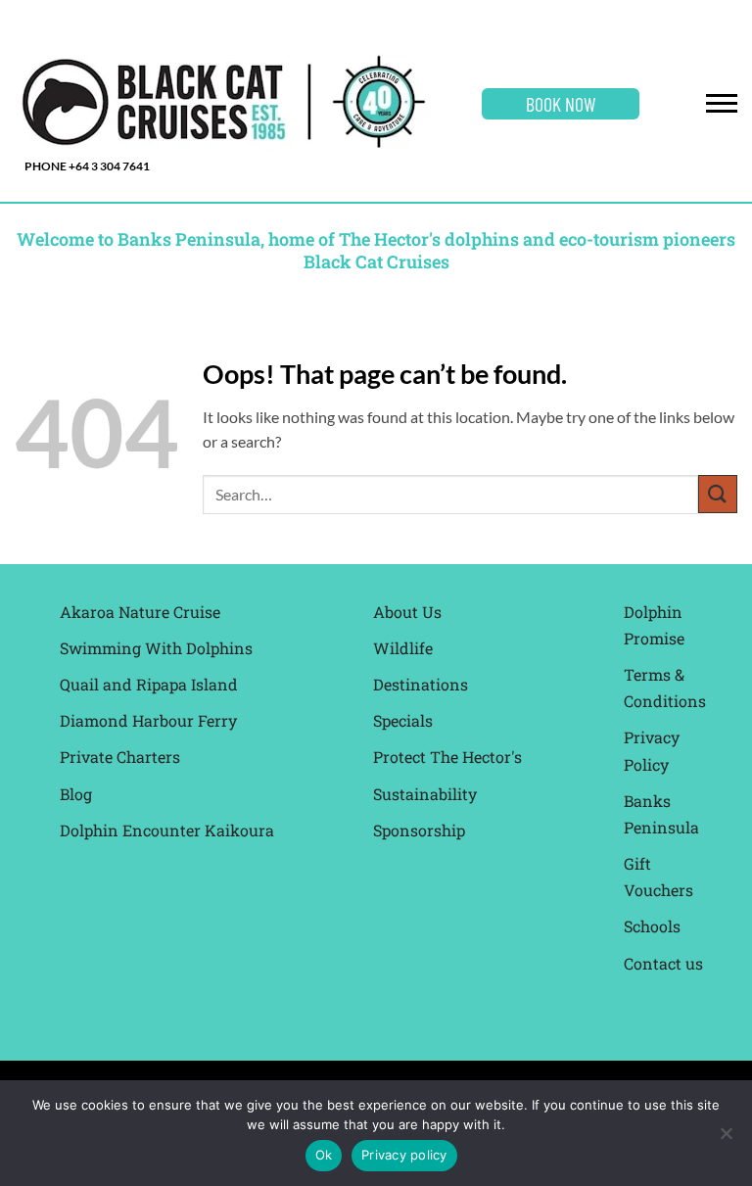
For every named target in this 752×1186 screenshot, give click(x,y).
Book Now (560, 104)
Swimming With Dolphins (156, 648)
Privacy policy (404, 1154)
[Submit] (717, 494)
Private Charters (120, 756)
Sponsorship (419, 830)
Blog (76, 793)
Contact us (663, 963)
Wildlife (403, 648)
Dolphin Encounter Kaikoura (167, 830)
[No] (725, 1139)
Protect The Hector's (447, 756)
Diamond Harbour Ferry (148, 720)
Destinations (420, 684)
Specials (403, 720)
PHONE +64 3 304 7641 (87, 166)
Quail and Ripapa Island (149, 684)
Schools (652, 926)
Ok (324, 1154)
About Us (407, 611)
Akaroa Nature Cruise (140, 611)
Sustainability (425, 793)
